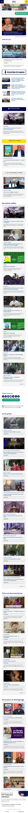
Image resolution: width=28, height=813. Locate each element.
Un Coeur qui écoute (8, 158)
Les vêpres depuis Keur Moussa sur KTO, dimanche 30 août (18, 99)
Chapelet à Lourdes (8, 430)
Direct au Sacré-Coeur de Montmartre (12, 450)
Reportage (6, 126)
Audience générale (7, 242)
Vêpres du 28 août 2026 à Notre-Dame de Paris (13, 538)
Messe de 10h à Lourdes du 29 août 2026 (13, 473)
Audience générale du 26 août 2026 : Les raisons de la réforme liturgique (13, 244)
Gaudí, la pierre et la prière (10, 661)
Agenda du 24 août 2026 (9, 266)
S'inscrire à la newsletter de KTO (11, 399)
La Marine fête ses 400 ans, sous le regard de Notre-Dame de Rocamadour (13, 288)
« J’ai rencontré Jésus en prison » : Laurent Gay (14, 161)
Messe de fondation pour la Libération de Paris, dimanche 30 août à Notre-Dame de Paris (18, 93)
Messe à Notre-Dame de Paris (10, 514)
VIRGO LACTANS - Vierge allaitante (11, 684)
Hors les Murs (7, 43)
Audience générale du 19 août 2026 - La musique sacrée (13, 311)
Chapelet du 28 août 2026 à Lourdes (12, 559)
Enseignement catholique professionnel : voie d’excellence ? (13, 60)
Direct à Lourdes (7, 375)
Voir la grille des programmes (20, 36)
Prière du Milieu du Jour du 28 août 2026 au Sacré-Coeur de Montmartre (14, 580)
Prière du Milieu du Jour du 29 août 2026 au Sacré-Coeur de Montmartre (14, 453)
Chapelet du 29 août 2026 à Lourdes (11, 32)
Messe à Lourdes (7, 472)
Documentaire (6, 609)
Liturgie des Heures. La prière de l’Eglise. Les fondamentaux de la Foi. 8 (14, 742)
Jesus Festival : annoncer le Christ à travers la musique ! (12, 128)
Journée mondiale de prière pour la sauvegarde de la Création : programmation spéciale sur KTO (18, 79)
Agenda (5, 264)
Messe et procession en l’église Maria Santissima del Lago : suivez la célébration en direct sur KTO (18, 86)
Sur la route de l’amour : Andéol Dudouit (13, 717)
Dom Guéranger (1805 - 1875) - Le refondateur (11, 637)
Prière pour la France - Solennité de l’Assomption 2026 (12, 378)
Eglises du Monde (7, 190)
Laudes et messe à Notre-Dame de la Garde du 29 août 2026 (13, 495)
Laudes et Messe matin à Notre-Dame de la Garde (14, 492)
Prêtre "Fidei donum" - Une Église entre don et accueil (14, 612)
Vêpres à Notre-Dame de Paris (10, 535)
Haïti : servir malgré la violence (11, 192)
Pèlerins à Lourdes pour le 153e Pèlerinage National (13, 355)
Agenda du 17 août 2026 (9, 333)
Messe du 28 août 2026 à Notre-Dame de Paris (13, 516)
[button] (24, 384)
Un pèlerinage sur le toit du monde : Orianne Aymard (14, 767)
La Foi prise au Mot (7, 739)
